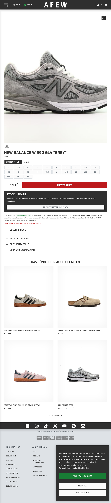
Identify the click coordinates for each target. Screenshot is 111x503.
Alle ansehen (55, 415)
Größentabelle (19, 244)
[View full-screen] (104, 18)
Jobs (34, 452)
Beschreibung (17, 229)
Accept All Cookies (82, 476)
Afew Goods (37, 467)
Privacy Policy (64, 468)
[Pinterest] (74, 426)
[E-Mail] (83, 426)
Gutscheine (10, 452)
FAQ (29, 5)
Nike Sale (9, 460)
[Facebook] (28, 426)
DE (17, 5)
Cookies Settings (82, 493)
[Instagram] (37, 426)
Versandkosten (23, 215)
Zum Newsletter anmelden (55, 207)
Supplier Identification (80, 468)
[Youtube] (65, 426)
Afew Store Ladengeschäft (38, 461)
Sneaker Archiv (12, 486)
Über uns (36, 456)
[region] (82, 473)
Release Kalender (13, 477)
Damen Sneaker (12, 473)
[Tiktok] (46, 426)
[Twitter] (55, 426)
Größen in (12, 162)
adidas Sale (10, 465)
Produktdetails (19, 238)
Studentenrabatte (40, 475)
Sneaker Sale (11, 456)
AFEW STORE (55, 5)
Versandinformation (22, 250)
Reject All (82, 486)
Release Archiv (11, 482)
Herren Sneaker (12, 469)
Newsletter (37, 471)
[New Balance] (6, 146)
